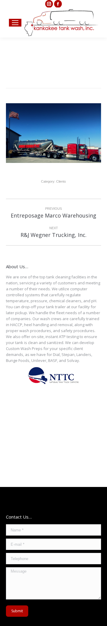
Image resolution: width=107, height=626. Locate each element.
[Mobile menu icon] (15, 23)
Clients (61, 181)
